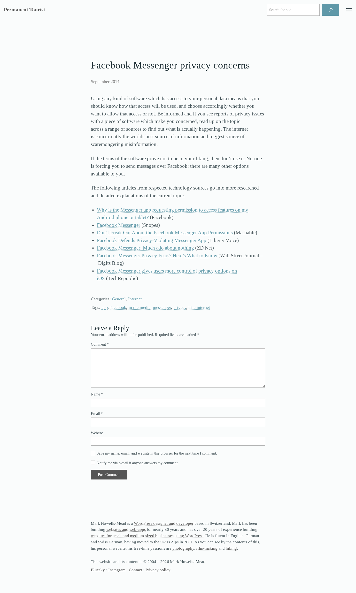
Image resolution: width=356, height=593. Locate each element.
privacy (179, 307)
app (104, 307)
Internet (135, 298)
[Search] (330, 10)
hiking (231, 548)
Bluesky (98, 570)
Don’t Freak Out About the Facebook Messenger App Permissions (165, 233)
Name (97, 394)
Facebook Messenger (118, 225)
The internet (199, 307)
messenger (162, 307)
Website (97, 433)
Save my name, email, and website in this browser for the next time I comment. (157, 453)
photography (183, 548)
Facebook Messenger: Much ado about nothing (145, 248)
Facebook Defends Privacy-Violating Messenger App (151, 240)
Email (97, 413)
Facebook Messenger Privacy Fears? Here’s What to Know (157, 255)
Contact (135, 570)
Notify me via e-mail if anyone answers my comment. (137, 463)
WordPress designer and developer (163, 523)
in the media (139, 307)
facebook (118, 307)
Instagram (116, 570)
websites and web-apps (126, 529)
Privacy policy (158, 570)
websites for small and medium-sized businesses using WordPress (147, 535)
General (119, 298)
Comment (100, 344)
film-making (206, 548)
